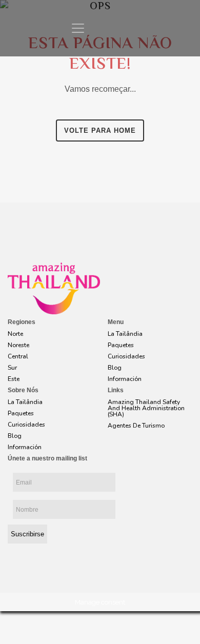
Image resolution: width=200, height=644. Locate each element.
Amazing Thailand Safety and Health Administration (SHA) (146, 408)
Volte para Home (100, 130)
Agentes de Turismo (136, 425)
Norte (15, 334)
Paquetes (121, 345)
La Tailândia (125, 334)
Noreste (18, 345)
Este (13, 379)
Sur (12, 368)
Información (125, 379)
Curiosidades (126, 356)
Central (18, 356)
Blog (115, 368)
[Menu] (78, 28)
